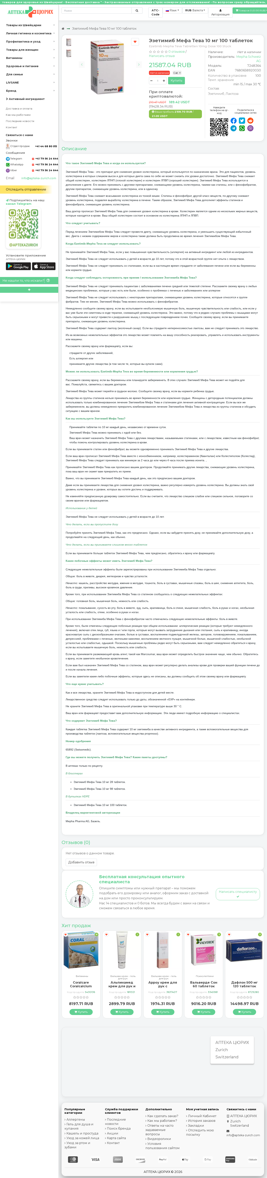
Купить (176, 80)
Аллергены (75, 1119)
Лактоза (232, 94)
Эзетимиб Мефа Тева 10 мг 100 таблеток (104, 28)
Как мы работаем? (162, 1121)
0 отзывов (176, 51)
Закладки (196, 1125)
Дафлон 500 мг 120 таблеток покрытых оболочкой (203, 988)
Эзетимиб (216, 94)
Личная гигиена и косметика (28, 33)
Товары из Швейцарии (23, 25)
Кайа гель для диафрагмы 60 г (244, 984)
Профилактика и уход (23, 41)
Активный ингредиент (26, 99)
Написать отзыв (162, 56)
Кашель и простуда (82, 1133)
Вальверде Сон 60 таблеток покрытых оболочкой (163, 988)
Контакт (11, 127)
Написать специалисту (238, 892)
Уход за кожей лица (82, 1138)
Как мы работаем (18, 114)
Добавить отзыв (81, 862)
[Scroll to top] (29, 290)
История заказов (201, 1121)
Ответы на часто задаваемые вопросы (159, 1130)
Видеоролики (159, 1139)
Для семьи (14, 74)
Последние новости (20, 121)
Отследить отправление (26, 189)
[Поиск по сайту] (137, 10)
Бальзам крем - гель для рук (82, 977)
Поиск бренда (119, 1128)
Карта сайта (116, 1138)
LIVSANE (12, 82)
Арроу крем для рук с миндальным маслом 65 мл (122, 988)
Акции (112, 1133)
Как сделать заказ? (162, 1116)
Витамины (14, 58)
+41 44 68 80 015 (46, 146)
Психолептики (164, 976)
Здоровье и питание (22, 66)
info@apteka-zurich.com (38, 178)
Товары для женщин (22, 50)
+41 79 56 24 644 (46, 158)
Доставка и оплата (19, 108)
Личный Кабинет (202, 1116)
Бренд (11, 91)
